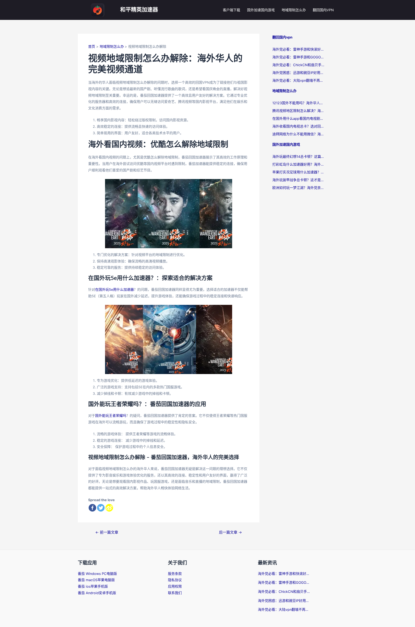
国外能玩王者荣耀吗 (110, 415)
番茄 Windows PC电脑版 (97, 573)
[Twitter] (101, 508)
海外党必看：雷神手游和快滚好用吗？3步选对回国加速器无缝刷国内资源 (298, 49)
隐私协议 (175, 580)
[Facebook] (92, 508)
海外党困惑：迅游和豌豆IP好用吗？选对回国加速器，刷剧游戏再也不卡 (298, 72)
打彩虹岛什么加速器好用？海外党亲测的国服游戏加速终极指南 (298, 164)
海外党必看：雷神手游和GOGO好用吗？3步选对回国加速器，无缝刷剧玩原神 (298, 57)
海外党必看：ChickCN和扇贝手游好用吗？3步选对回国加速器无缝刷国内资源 (298, 65)
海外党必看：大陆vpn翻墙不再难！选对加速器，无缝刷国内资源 (298, 80)
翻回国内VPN (323, 10)
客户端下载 (231, 10)
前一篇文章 (106, 532)
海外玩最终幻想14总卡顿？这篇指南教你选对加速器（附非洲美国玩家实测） (298, 156)
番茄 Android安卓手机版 (97, 593)
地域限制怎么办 (294, 10)
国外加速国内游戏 (261, 10)
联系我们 (175, 593)
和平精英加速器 (139, 10)
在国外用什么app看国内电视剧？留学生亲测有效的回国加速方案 (298, 118)
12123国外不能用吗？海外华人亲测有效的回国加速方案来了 (298, 103)
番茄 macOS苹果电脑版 (96, 580)
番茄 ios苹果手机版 (93, 586)
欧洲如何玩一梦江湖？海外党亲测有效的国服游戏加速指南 (298, 188)
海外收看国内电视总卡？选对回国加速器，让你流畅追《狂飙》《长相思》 (298, 126)
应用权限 (175, 586)
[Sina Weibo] (109, 508)
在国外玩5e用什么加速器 (114, 289)
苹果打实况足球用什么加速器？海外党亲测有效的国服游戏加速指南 (298, 172)
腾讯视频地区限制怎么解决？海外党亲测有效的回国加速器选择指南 (298, 111)
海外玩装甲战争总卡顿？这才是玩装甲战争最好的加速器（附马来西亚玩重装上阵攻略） (298, 180)
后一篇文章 (230, 532)
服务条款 (175, 573)
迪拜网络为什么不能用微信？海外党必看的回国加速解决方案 (298, 134)
